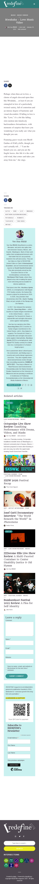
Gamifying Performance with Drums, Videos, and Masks (19, 428)
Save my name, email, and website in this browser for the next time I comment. (19, 668)
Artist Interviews (16, 508)
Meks (14, 876)
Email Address (13, 738)
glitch (7, 211)
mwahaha (30, 211)
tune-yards (21, 221)
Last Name (11, 753)
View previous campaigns (16, 760)
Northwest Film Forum (15, 277)
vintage (8, 224)
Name (8, 639)
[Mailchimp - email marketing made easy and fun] (16, 770)
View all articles (14, 385)
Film (20, 474)
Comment (8, 620)
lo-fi (21, 211)
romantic (20, 218)
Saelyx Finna (10, 525)
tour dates (9, 221)
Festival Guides (10, 474)
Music (13, 15)
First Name (11, 745)
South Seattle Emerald (23, 268)
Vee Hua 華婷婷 (12, 27)
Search (19, 848)
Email (7, 648)
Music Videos (22, 15)
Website (8, 657)
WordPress (28, 876)
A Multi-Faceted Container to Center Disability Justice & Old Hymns (19, 559)
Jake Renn (9, 609)
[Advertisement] (19, 58)
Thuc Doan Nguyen (12, 487)
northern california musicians (15, 214)
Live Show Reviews (11, 419)
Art (5, 508)
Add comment (22, 29)
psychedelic (9, 218)
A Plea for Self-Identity (18, 603)
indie (14, 211)
